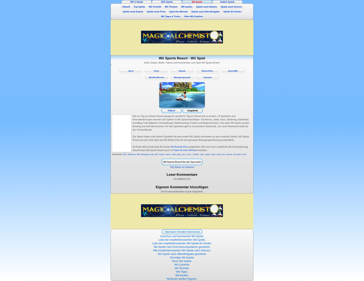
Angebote (192, 110)
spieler (207, 154)
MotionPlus (207, 71)
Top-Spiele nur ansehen (182, 167)
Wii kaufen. (182, 275)
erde (152, 154)
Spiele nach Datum (133, 11)
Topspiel (207, 77)
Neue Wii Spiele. (182, 261)
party (179, 154)
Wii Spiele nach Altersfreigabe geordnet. (182, 253)
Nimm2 (182, 71)
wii (224, 154)
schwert (195, 154)
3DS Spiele (167, 2)
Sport (131, 71)
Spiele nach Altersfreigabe (205, 11)
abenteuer (132, 154)
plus (183, 154)
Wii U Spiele (136, 2)
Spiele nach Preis (156, 11)
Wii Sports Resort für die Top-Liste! (182, 162)
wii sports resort (239, 154)
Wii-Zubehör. (182, 264)
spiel (202, 154)
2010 (124, 154)
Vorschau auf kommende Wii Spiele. (182, 236)
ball (138, 154)
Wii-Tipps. (182, 271)
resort (189, 154)
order (174, 154)
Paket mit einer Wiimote (185, 150)
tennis (219, 154)
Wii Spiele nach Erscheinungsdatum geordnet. (182, 246)
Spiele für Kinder (232, 11)
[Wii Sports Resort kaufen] (182, 95)
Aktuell (126, 7)
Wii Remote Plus (179, 147)
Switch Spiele (227, 2)
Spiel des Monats (178, 11)
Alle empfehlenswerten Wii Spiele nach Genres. (182, 250)
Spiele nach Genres (231, 7)
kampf (161, 154)
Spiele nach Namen (206, 7)
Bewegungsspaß (182, 77)
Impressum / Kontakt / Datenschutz (182, 232)
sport (213, 154)
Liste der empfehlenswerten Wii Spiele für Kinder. (182, 243)
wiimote (229, 154)
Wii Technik (155, 7)
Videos (171, 110)
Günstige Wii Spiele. (182, 257)
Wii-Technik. (182, 268)
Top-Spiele (139, 7)
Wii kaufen (186, 7)
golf (156, 154)
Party (156, 71)
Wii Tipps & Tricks (170, 16)
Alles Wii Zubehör (193, 16)
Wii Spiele (197, 2)
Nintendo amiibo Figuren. (182, 278)
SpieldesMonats (156, 77)
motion (168, 154)
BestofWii (233, 71)
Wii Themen (171, 7)
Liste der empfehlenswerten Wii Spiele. (182, 239)
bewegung (145, 154)
